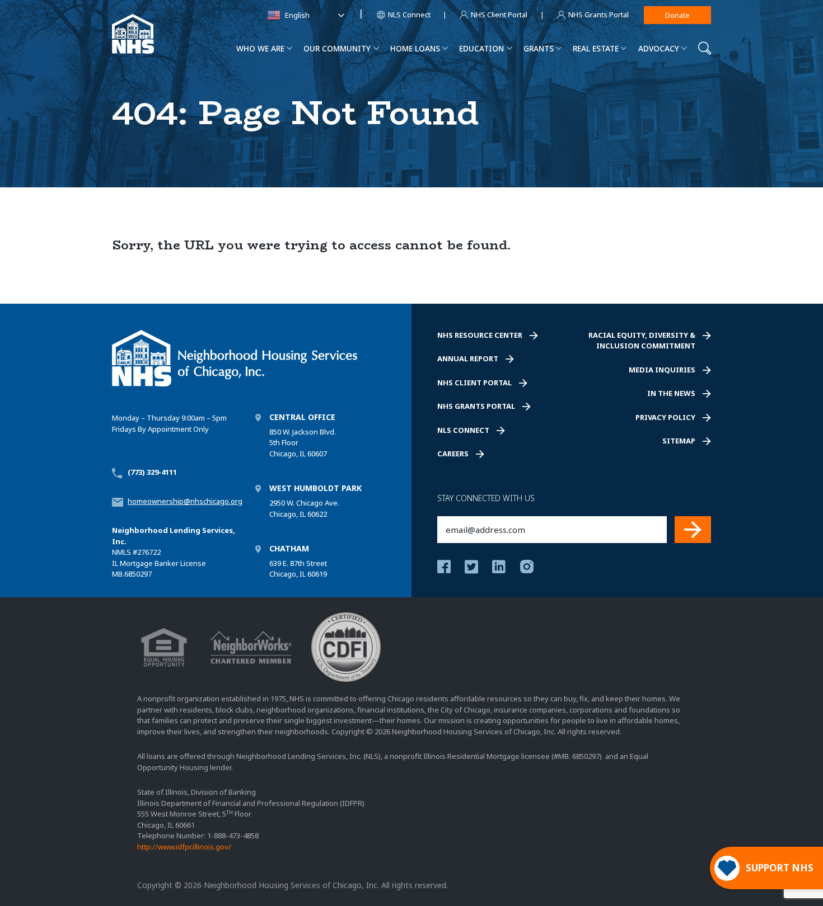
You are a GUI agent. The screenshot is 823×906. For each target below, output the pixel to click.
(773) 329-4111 (152, 472)
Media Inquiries (662, 370)
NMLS (121, 552)
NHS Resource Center (479, 335)
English (297, 15)
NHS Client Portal (474, 383)
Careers (453, 454)
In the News (671, 393)
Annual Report (467, 358)
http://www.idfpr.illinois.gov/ (184, 847)
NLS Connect (463, 430)
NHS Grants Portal (476, 406)
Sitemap (678, 441)
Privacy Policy (665, 417)
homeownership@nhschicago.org (185, 501)
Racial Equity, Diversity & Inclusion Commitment (641, 340)
